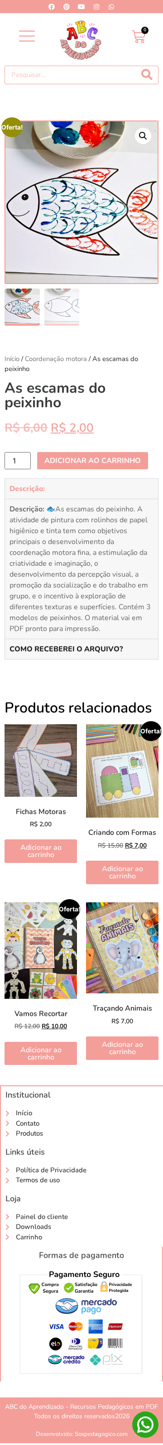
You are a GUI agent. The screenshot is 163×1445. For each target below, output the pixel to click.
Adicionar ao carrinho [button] (41, 851)
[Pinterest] (66, 6)
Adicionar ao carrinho (92, 461)
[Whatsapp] (111, 6)
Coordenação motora (56, 358)
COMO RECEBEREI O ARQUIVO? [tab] (66, 649)
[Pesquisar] (147, 75)
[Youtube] (81, 6)
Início (12, 358)
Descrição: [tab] (27, 489)
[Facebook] (51, 6)
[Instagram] (96, 6)
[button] (27, 37)
